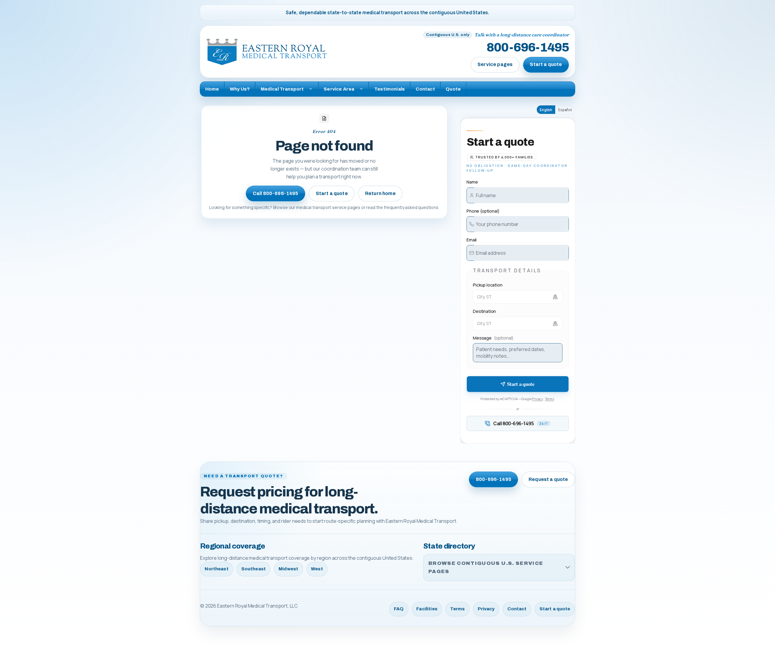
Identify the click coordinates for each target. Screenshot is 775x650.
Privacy (537, 398)
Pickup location (488, 285)
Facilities (426, 608)
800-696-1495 (527, 48)
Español (565, 110)
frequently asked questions (411, 207)
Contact (425, 88)
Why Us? (240, 88)
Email (472, 240)
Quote (453, 88)
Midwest (288, 568)
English (546, 110)
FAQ (399, 608)
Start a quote (546, 64)
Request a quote (548, 479)
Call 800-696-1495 (275, 193)
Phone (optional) (483, 211)
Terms (549, 398)
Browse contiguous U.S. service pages (485, 567)
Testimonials (389, 88)
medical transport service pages (328, 207)
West (317, 568)
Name (472, 182)
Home (212, 88)
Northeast (216, 568)
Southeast (253, 568)
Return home (380, 193)
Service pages (495, 64)
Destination (484, 311)
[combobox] (517, 296)
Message (493, 338)
